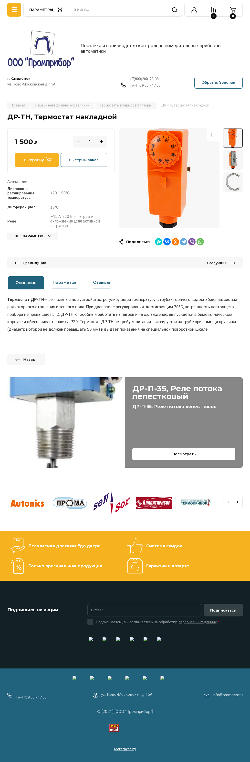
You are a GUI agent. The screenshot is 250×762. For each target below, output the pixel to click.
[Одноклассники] (175, 241)
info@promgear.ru (228, 695)
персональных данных (198, 622)
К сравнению (213, 134)
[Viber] (192, 241)
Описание (26, 282)
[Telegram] (183, 241)
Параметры (64, 282)
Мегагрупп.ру (125, 749)
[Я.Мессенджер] (158, 241)
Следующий (217, 263)
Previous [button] (228, 502)
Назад (29, 359)
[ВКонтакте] (167, 241)
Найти (174, 10)
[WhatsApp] (200, 241)
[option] (169, 178)
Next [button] (238, 502)
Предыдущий (34, 263)
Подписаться (223, 610)
